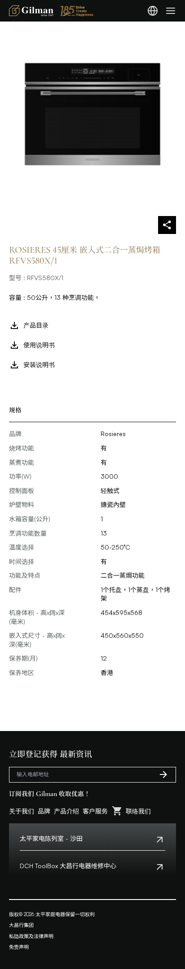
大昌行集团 (21, 925)
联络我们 (138, 811)
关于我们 (21, 811)
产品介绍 (66, 811)
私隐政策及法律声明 (31, 936)
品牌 (44, 811)
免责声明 (19, 947)
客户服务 (95, 811)
